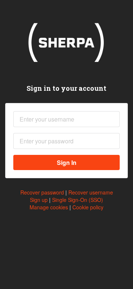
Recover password (42, 192)
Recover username (90, 192)
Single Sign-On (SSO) (77, 199)
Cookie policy (87, 207)
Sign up (39, 199)
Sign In (66, 162)
